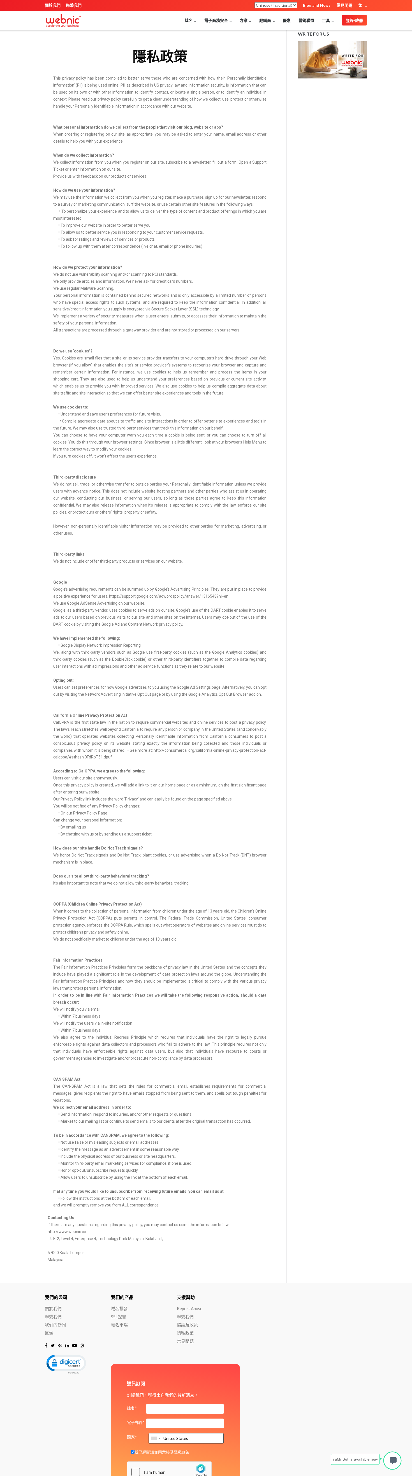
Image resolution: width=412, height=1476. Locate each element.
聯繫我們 (74, 5)
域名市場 (119, 1324)
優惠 (287, 20)
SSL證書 (118, 1316)
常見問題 (344, 5)
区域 (49, 1332)
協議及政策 (187, 1324)
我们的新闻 (55, 1324)
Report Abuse (189, 1308)
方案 (243, 20)
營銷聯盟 (306, 20)
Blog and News (316, 5)
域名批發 (119, 1308)
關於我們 (53, 5)
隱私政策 (185, 1332)
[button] (66, 1364)
